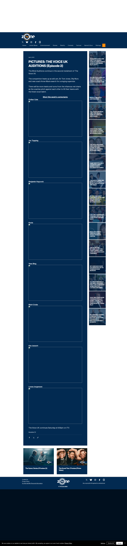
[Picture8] (27, 42)
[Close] (125, 543)
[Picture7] (35, 42)
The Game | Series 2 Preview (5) (36, 468)
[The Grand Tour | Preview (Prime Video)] (72, 456)
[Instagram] (31, 42)
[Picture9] (40, 42)
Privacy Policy (68, 543)
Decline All (111, 543)
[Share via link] (38, 437)
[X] (23, 42)
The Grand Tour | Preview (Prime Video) (70, 469)
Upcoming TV (32, 432)
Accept (119, 543)
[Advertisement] (31, 4)
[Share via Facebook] (29, 437)
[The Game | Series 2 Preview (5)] (38, 456)
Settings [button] (103, 543)
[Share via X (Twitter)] (33, 437)
